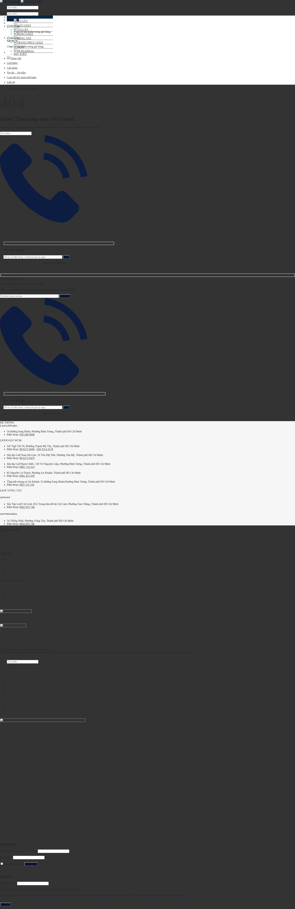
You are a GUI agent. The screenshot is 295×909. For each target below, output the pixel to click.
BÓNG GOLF (25, 33)
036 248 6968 (26, 434)
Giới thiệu (12, 63)
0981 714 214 (26, 467)
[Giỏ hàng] (13, 26)
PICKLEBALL (25, 51)
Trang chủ (15, 58)
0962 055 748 (26, 507)
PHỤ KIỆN (20, 54)
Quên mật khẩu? (9, 870)
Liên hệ (11, 82)
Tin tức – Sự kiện (16, 72)
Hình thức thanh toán (18, 565)
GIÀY (20, 46)
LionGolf (12, 589)
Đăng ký (5, 904)
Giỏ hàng (12, 701)
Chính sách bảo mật (17, 562)
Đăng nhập (31, 864)
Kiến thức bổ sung (17, 547)
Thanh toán (13, 677)
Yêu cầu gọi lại (95, 221)
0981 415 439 (26, 475)
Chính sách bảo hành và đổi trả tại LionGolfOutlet (34, 571)
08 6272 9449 (26, 449)
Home (3, 88)
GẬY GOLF (24, 25)
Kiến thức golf (15, 541)
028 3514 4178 (45, 449)
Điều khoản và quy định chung (23, 559)
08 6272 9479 (26, 458)
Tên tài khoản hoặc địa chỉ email (18, 851)
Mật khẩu (6, 857)
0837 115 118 (26, 484)
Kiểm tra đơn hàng (17, 538)
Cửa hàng (12, 67)
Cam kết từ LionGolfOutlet (21, 77)
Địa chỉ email (8, 883)
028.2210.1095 (16, 263)
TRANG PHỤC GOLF (30, 42)
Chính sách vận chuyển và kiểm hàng (27, 568)
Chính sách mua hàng (18, 574)
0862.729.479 (35, 263)
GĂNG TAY (24, 38)
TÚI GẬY (23, 29)
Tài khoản (12, 535)
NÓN (17, 671)
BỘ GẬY (22, 21)
